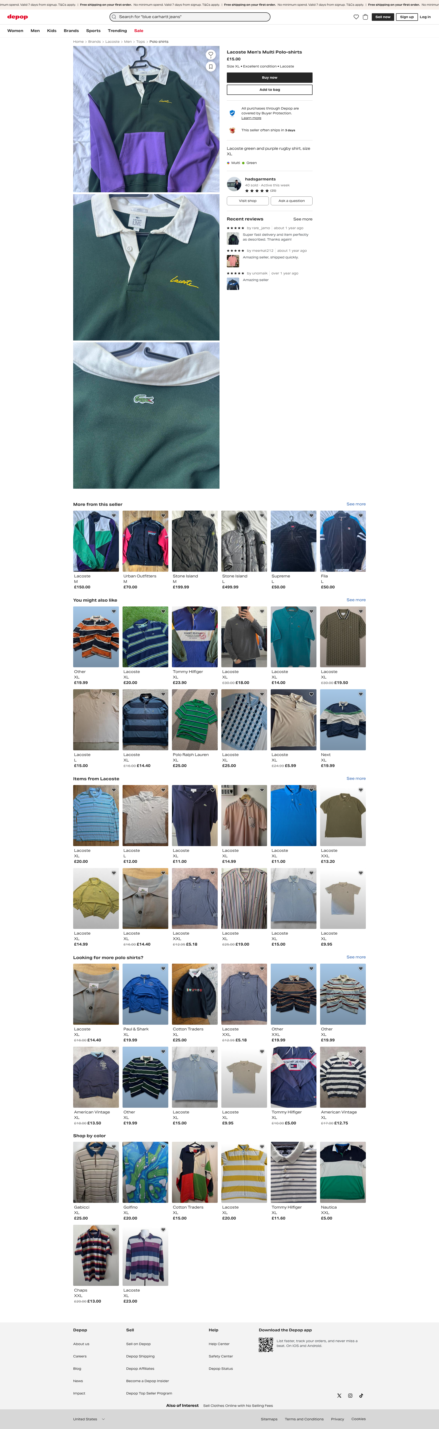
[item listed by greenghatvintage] (293, 898)
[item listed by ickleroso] (244, 815)
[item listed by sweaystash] (343, 994)
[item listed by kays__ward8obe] (96, 1172)
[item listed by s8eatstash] (96, 637)
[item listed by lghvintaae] (195, 994)
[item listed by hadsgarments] (96, 541)
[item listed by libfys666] (195, 1172)
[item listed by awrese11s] (145, 815)
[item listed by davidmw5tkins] (244, 898)
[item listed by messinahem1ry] (343, 815)
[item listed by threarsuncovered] (343, 1172)
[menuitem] (15, 30)
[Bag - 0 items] (365, 17)
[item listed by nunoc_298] (96, 719)
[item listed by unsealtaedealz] (145, 1255)
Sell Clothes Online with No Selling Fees (238, 1406)
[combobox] (190, 16)
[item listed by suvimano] (195, 815)
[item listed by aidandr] (293, 815)
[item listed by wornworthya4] (343, 1077)
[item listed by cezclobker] (244, 719)
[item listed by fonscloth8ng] (244, 637)
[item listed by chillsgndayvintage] (145, 719)
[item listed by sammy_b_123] (145, 898)
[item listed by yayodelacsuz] (96, 1255)
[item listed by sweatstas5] (343, 719)
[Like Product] (114, 515)
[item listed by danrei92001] (343, 898)
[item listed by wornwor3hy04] (96, 1077)
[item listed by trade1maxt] (343, 637)
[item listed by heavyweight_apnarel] (293, 1077)
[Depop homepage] (17, 17)
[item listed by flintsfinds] (244, 1172)
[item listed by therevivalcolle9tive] (195, 637)
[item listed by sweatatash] (145, 1077)
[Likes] (356, 17)
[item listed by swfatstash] (145, 994)
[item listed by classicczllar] (195, 719)
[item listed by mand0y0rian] (145, 1172)
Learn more (251, 118)
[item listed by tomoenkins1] (195, 898)
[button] (279, 191)
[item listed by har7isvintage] (96, 898)
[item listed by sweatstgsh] (293, 994)
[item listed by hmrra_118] (293, 719)
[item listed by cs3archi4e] (145, 637)
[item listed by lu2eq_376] (293, 637)
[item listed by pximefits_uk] (293, 1172)
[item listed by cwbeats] (96, 815)
